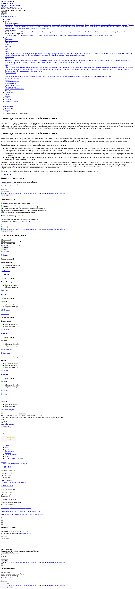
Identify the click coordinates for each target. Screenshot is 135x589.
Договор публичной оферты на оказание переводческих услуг (22, 514)
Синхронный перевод (12, 53)
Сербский (96, 25)
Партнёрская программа (15, 458)
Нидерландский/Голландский (32, 28)
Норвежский (125, 26)
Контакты (8, 99)
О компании (9, 39)
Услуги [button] (7, 48)
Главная (7, 19)
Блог (6, 97)
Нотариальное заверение (13, 76)
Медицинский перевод (81, 60)
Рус (4, 12)
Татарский (45, 28)
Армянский (62, 35)
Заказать (4, 560)
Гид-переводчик (44, 53)
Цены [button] (7, 80)
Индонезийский (73, 32)
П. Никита (4, 255)
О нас (7, 446)
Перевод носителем (48, 76)
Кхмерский (109, 32)
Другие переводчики (8, 409)
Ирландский (54, 26)
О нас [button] (7, 37)
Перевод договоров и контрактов (16, 69)
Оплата (7, 96)
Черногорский (114, 25)
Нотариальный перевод (10, 65)
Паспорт (7, 67)
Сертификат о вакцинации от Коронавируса (85, 69)
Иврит (15, 26)
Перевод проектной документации (31, 62)
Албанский (46, 26)
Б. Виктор (4, 333)
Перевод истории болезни (36, 69)
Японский (35, 32)
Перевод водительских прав (32, 67)
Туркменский (71, 35)
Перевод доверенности (75, 67)
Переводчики (9, 92)
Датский (131, 25)
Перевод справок (10, 71)
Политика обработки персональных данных (16, 508)
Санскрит (64, 32)
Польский (97, 26)
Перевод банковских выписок (106, 67)
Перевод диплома (17, 67)
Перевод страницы (75, 62)
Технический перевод (45, 60)
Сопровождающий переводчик (74, 55)
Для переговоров (17, 55)
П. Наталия (5, 314)
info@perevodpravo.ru (8, 7)
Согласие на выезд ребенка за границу (30, 71)
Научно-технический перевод (63, 60)
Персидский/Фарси (96, 35)
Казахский (8, 35)
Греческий (110, 26)
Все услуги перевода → (13, 78)
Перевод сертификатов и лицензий (57, 69)
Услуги (7, 447)
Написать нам (6, 426)
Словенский (9, 26)
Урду (114, 32)
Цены (7, 449)
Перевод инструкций (50, 62)
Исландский (89, 25)
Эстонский (22, 26)
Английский (9, 25)
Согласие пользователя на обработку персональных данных (21, 511)
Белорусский (80, 25)
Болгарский (71, 25)
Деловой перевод (29, 55)
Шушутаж (53, 53)
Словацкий (63, 26)
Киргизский (24, 35)
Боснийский (105, 25)
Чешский (104, 26)
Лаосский (93, 32)
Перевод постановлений (124, 67)
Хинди (49, 32)
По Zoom (94, 53)
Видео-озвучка (75, 76)
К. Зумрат (4, 374)
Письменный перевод (9, 57)
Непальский (100, 32)
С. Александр (5, 353)
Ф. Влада (4, 294)
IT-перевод (109, 60)
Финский (118, 26)
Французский (43, 25)
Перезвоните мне (7, 195)
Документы (9, 46)
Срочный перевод (35, 76)
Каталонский (16, 28)
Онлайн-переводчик (11, 101)
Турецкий (79, 35)
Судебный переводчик (56, 55)
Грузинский (32, 35)
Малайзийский (84, 32)
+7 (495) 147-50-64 (7, 3)
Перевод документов (12, 62)
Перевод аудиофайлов (62, 76)
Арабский (86, 35)
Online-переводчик (11, 454)
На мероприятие (111, 53)
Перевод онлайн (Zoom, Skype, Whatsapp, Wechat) (74, 53)
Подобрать (5, 247)
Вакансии (8, 44)
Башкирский (108, 35)
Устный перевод (7, 50)
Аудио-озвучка (85, 76)
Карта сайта (5, 518)
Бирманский (121, 32)
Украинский (63, 25)
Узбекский (15, 35)
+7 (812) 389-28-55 (7, 486)
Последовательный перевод (29, 53)
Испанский (25, 25)
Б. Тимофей (5, 275)
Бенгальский (56, 32)
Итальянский (33, 25)
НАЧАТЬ (22, 413)
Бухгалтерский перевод (97, 60)
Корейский (42, 32)
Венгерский (71, 26)
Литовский (38, 26)
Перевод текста (63, 62)
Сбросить (4, 249)
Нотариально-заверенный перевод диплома (114, 69)
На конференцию (123, 53)
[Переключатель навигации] (15, 16)
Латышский (30, 26)
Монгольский (17, 32)
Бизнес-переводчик (41, 55)
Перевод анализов (89, 67)
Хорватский (123, 25)
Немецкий (17, 25)
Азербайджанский (52, 35)
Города (7, 94)
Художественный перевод (122, 60)
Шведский (8, 28)
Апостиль (25, 76)
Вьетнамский (26, 32)
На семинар (102, 53)
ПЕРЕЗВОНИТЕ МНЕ (8, 499)
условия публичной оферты (56, 193)
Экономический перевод (29, 60)
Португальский (53, 25)
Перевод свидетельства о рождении (55, 67)
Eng (2, 14)
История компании (11, 41)
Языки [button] (7, 21)
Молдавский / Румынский (84, 26)
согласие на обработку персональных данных (22, 193)
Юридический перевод (12, 60)
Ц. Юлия (4, 394)
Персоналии (9, 42)
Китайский (8, 32)
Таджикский (41, 35)
